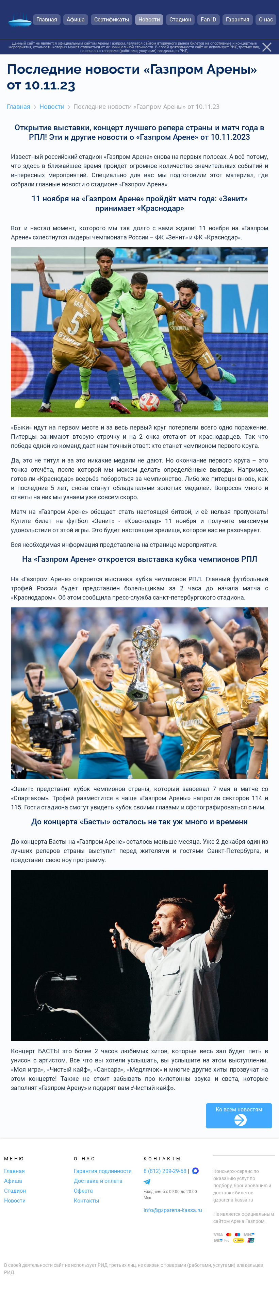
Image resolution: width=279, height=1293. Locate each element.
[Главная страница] (20, 20)
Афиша (13, 1181)
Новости (15, 1200)
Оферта (83, 1191)
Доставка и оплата (98, 1181)
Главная (14, 1171)
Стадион (15, 1191)
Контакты (86, 1200)
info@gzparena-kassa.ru (173, 1210)
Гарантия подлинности (103, 1171)
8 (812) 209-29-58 (166, 1171)
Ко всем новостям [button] (239, 1109)
